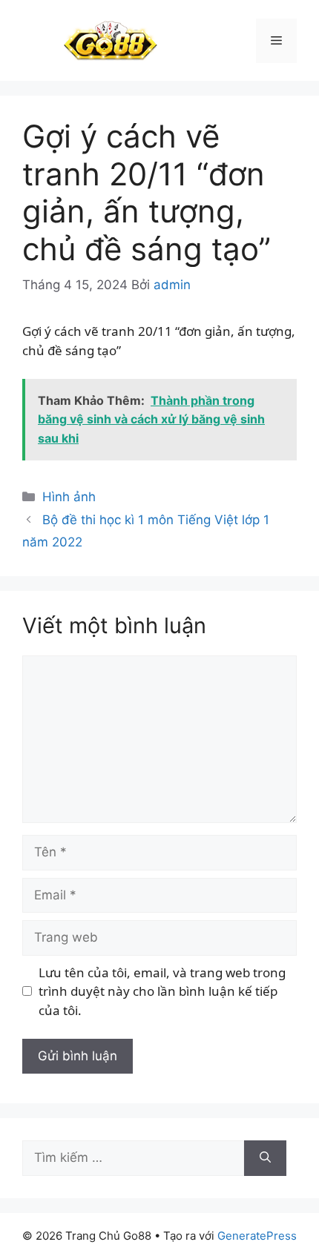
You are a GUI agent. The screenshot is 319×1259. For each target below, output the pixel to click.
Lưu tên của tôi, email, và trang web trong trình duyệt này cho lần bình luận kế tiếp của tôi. (162, 991)
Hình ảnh (69, 496)
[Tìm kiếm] (265, 1158)
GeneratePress (257, 1236)
